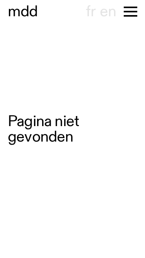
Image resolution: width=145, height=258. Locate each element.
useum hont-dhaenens (23, 11)
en (108, 11)
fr (91, 11)
